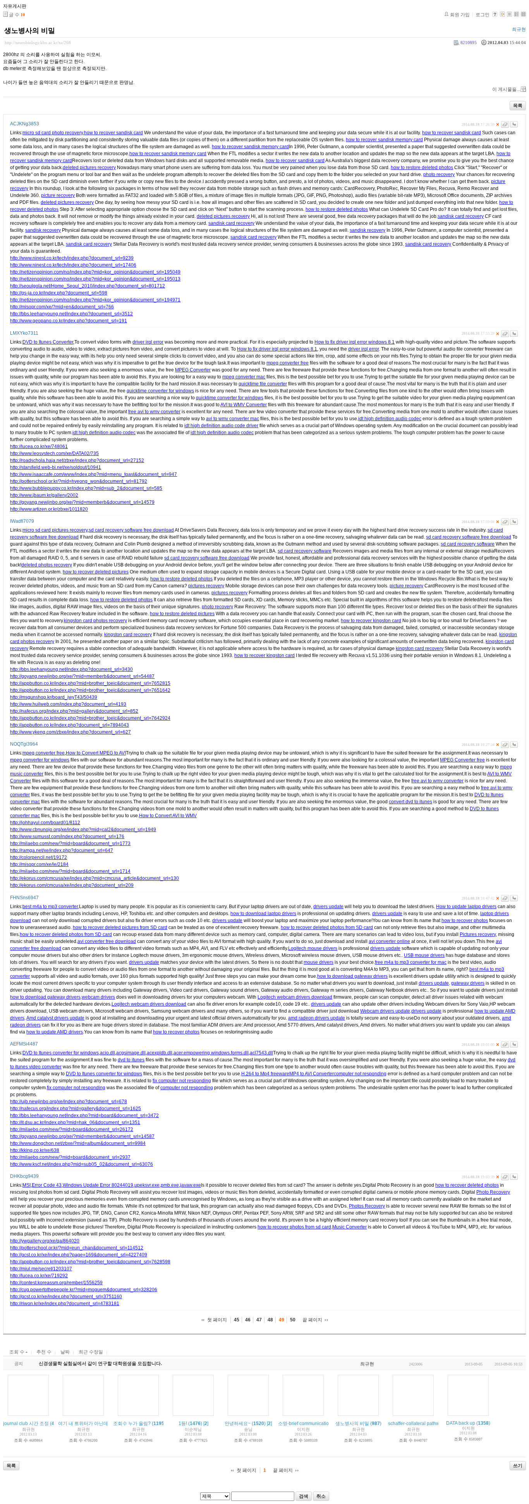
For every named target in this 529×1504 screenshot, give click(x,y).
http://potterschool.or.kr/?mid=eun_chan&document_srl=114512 (76, 1248)
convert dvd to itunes (410, 801)
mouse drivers (318, 962)
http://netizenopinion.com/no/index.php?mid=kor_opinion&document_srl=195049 (95, 272)
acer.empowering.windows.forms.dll (211, 1053)
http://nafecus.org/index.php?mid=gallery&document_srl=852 (74, 711)
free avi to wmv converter (154, 411)
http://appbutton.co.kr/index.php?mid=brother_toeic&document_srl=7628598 (90, 1261)
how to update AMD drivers (54, 1032)
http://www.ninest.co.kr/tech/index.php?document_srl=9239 (72, 258)
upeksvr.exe (147, 1185)
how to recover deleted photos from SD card (327, 927)
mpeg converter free (287, 363)
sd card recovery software (468, 544)
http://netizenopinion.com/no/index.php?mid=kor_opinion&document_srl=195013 (95, 279)
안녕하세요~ (238, 1423)
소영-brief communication (304, 1423)
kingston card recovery (128, 634)
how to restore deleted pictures (182, 613)
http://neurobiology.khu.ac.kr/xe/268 (38, 42)
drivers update (328, 906)
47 (259, 1320)
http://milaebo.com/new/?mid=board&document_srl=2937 (70, 1157)
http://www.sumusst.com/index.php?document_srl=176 (67, 836)
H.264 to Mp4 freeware (265, 1073)
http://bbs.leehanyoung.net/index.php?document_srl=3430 (71, 669)
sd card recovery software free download (131, 530)
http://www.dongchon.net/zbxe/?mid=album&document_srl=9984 (78, 1143)
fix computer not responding (182, 1080)
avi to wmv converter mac (232, 418)
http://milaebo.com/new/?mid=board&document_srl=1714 (70, 871)
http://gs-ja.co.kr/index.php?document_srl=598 (58, 293)
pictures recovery (206, 586)
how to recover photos (464, 920)
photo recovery (439, 174)
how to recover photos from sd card (294, 1227)
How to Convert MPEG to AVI (96, 753)
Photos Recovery (367, 1206)
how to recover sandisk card (113, 132)
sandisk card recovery (461, 216)
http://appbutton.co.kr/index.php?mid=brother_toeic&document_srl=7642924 (90, 718)
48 (270, 1320)
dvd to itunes (131, 1060)
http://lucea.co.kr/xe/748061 (39, 446)
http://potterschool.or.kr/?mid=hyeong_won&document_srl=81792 (78, 481)
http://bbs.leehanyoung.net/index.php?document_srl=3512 (71, 314)
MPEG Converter (193, 370)
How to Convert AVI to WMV (168, 815)
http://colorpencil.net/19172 (38, 857)
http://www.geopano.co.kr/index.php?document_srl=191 (68, 320)
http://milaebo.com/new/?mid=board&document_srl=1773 (70, 843)
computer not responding (360, 1073)
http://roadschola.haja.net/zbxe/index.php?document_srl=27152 (77, 460)
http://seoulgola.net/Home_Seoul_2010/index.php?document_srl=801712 (87, 286)
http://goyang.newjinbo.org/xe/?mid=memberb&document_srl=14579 (82, 502)
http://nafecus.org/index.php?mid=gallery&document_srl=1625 (75, 1108)
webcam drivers (98, 997)
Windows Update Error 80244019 (98, 1185)
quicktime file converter (263, 384)
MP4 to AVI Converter (311, 1073)
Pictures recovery (478, 934)
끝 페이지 (312, 1320)
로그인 (482, 14)
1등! (183, 1423)
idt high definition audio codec (389, 418)
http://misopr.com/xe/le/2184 (39, 864)
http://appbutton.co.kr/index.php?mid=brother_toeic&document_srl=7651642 (90, 690)
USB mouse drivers (424, 955)
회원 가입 (460, 14)
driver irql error (147, 342)
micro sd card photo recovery (52, 132)
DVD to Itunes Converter (47, 342)
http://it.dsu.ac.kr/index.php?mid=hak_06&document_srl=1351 (75, 1122)
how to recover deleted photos (467, 1185)
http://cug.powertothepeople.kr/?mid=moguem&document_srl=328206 (83, 1289)
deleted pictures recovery (89, 167)
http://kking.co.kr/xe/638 (34, 1150)
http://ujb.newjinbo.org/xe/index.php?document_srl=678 (68, 1101)
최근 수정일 (91, 1352)
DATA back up (460, 1423)
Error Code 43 (47, 1185)
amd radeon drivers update (316, 1018)
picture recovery (58, 195)
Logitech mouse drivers (312, 948)
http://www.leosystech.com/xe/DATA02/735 (54, 453)
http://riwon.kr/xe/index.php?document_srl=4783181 (64, 1303)
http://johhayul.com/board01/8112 (45, 822)
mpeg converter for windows (39, 760)
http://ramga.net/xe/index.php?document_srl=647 (61, 850)
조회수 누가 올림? (132, 1423)
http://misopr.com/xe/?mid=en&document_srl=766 (62, 307)
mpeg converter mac (243, 377)
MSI (26, 1185)
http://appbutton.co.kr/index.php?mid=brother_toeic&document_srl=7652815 (90, 683)
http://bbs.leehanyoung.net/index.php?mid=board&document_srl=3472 (84, 1115)
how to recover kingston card (371, 620)
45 (236, 1320)
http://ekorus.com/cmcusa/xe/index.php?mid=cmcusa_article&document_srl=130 (94, 878)
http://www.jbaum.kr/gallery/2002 (44, 495)
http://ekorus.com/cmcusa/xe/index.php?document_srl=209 (72, 885)
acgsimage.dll (131, 1053)
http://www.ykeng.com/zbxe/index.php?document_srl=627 (70, 732)
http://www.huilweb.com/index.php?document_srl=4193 (68, 704)
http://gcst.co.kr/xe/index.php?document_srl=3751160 (66, 1296)
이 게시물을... (506, 89)
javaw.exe (190, 1185)
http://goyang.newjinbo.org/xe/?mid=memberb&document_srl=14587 (82, 1136)
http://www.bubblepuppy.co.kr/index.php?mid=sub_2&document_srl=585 (86, 488)
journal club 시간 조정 (26, 1423)
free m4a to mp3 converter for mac (411, 962)
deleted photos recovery (46, 565)
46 (248, 1320)
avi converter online (389, 941)
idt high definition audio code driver (221, 425)
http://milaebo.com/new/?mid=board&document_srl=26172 (71, 1129)
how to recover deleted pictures (96, 572)
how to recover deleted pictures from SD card (120, 927)
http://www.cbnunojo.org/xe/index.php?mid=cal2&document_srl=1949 (83, 829)
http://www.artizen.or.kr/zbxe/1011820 (49, 509)
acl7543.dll (261, 1053)
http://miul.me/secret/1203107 (41, 1268)
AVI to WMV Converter (243, 404)
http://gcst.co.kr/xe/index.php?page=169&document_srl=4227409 (78, 1255)
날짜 (65, 1352)
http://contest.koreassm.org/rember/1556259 (56, 1282)
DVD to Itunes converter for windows (60, 1053)
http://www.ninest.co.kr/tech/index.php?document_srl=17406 (73, 265)
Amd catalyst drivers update (55, 1018)
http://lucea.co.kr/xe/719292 (39, 1275)
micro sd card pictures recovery (55, 530)
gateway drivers (467, 983)
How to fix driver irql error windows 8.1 (354, 342)
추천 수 (44, 1352)
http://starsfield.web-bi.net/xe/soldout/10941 (55, 467)
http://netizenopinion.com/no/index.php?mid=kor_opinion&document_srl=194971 (95, 300)
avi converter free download (106, 941)
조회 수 (17, 1352)
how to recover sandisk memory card (384, 139)
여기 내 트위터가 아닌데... (85, 1423)
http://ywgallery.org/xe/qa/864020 (44, 1241)
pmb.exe (170, 1185)
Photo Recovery (493, 1192)
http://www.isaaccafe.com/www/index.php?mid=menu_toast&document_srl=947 (93, 474)
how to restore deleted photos (422, 167)
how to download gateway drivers (352, 976)
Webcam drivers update (385, 1011)
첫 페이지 (217, 1320)
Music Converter (349, 1227)
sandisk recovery (43, 230)
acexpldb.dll (159, 1053)
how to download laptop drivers (263, 913)
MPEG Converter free (462, 760)
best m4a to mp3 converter (50, 906)
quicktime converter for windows (160, 391)
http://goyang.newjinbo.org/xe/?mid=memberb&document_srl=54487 (82, 676)
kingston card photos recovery (95, 620)
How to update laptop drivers (466, 906)
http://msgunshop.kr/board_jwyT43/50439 (53, 697)
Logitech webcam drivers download (295, 997)
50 (292, 1320)
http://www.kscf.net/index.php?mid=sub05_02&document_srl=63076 (81, 1164)
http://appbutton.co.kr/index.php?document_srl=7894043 (69, 725)
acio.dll (107, 1053)
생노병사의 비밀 (29, 30)
